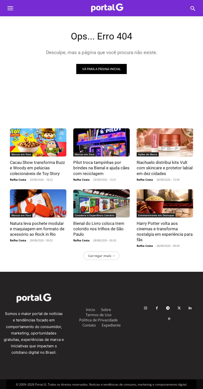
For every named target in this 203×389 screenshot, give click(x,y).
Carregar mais (99, 255)
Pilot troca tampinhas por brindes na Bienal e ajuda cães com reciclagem (101, 168)
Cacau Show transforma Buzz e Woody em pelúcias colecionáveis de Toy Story (37, 168)
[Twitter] (179, 308)
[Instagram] (145, 308)
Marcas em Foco (21, 154)
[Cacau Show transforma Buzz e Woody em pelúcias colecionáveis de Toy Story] (38, 142)
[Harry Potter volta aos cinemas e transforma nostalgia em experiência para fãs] (165, 203)
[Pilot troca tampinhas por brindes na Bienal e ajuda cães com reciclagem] (101, 142)
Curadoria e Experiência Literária (94, 215)
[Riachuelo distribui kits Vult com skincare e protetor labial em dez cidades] (165, 142)
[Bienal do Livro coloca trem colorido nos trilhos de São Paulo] (101, 203)
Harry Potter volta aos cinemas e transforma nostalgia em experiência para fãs (165, 231)
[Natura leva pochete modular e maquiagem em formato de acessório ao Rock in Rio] (38, 203)
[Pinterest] (169, 319)
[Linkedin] (190, 308)
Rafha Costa (18, 179)
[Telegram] (168, 308)
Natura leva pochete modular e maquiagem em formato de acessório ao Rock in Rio (37, 229)
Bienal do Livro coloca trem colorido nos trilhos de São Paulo (98, 229)
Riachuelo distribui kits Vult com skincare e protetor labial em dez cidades (165, 168)
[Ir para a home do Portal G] (107, 7)
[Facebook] (156, 308)
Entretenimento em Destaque (156, 215)
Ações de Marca (147, 154)
